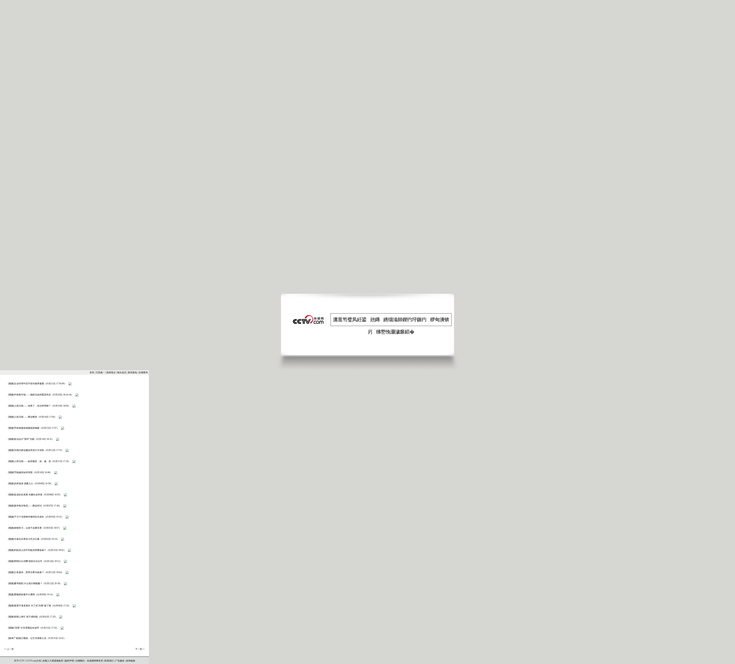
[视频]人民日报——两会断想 (22, 417)
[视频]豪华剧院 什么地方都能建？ (25, 583)
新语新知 (132, 372)
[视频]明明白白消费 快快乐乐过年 (25, 561)
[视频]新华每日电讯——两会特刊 (25, 505)
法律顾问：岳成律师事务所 (89, 660)
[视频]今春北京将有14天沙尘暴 (23, 539)
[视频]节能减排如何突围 (20, 472)
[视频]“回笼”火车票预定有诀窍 (23, 627)
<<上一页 (9, 649)
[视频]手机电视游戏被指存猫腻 (23, 428)
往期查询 (143, 372)
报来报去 (111, 372)
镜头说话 (121, 372)
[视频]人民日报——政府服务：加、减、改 (29, 461)
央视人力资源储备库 (52, 660)
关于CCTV (19, 660)
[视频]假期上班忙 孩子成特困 (23, 616)
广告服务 (119, 660)
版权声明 (69, 660)
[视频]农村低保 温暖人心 (20, 483)
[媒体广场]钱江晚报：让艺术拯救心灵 (27, 638)
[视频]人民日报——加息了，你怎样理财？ (29, 405)
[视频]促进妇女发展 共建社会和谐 (25, 494)
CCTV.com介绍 (33, 660)
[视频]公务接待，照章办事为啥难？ (26, 572)
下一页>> (140, 649)
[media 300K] (70, 383)
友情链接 (130, 660)
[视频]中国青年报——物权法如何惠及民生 (29, 394)
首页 (92, 372)
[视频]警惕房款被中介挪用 (21, 594)
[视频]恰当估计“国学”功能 (21, 439)
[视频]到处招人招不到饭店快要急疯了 (27, 550)
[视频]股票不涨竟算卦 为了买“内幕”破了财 (29, 605)
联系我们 (109, 660)
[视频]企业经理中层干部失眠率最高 (26, 383)
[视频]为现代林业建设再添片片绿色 (26, 450)
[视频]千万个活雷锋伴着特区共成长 (26, 516)
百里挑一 (100, 372)
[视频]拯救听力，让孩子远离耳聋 (25, 528)
